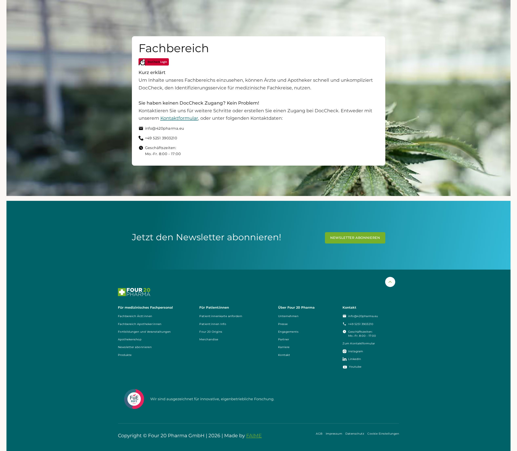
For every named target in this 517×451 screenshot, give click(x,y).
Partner (283, 339)
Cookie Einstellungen (383, 433)
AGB (319, 433)
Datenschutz (354, 433)
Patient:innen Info (212, 324)
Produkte (125, 355)
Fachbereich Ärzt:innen (135, 316)
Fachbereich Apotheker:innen (140, 324)
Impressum (334, 433)
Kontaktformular (179, 118)
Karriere (284, 347)
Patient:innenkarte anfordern (220, 316)
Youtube (355, 366)
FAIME (254, 435)
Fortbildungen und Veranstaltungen (144, 331)
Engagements (288, 331)
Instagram (355, 351)
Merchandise (208, 339)
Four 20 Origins (210, 331)
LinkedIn (354, 359)
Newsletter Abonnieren (355, 238)
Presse (283, 324)
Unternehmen (288, 316)
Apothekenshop (129, 339)
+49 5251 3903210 (360, 324)
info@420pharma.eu (363, 316)
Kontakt (284, 355)
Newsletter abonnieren (135, 347)
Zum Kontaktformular (359, 343)
